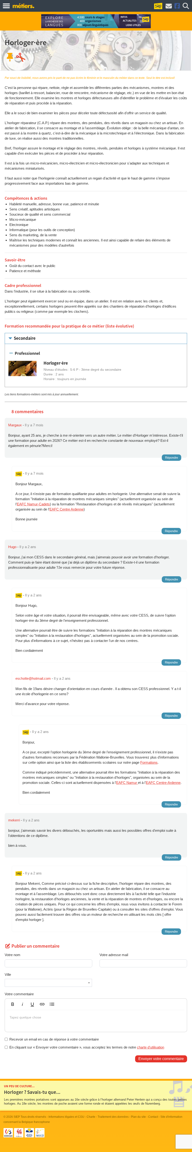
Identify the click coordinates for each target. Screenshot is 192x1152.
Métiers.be (23, 5)
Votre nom (12, 955)
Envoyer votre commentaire (161, 1059)
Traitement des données (113, 1116)
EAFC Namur (127, 783)
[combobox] (48, 983)
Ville (8, 975)
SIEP (17, 1116)
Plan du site (138, 1116)
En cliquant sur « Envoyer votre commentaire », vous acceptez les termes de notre (86, 1047)
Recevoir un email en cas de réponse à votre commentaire (54, 1039)
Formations (149, 762)
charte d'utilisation (150, 1047)
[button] (12, 1004)
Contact (153, 1116)
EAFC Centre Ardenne (66, 509)
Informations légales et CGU (66, 1116)
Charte (91, 1116)
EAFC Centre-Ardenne (163, 783)
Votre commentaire (19, 994)
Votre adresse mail (114, 955)
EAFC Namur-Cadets (33, 504)
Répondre (171, 457)
